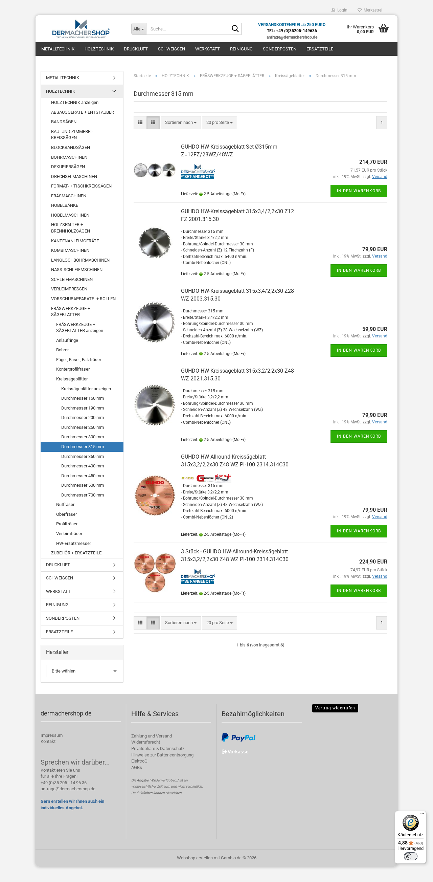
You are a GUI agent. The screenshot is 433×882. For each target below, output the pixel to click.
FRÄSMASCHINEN (68, 195)
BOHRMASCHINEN (69, 157)
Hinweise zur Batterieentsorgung (162, 754)
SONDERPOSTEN (279, 48)
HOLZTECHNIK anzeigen (74, 102)
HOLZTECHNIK (99, 48)
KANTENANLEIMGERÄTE (75, 240)
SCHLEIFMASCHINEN (72, 279)
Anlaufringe (67, 340)
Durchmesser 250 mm (82, 427)
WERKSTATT (207, 48)
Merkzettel (372, 10)
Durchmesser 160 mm (82, 398)
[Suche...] (235, 29)
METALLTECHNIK (57, 48)
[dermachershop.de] (81, 28)
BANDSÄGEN (63, 121)
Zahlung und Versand (151, 735)
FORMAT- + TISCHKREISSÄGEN (81, 186)
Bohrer (62, 349)
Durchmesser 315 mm (82, 446)
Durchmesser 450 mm (82, 475)
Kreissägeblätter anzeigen (86, 388)
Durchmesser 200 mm (82, 417)
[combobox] (181, 122)
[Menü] (422, 815)
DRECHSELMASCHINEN (74, 176)
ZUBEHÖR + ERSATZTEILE (76, 552)
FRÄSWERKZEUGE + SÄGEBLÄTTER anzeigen (79, 327)
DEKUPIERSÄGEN (68, 166)
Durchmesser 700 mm (82, 495)
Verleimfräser (69, 533)
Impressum (52, 735)
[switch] (410, 856)
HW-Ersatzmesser (73, 543)
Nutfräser (65, 504)
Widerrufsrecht (145, 742)
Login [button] (341, 10)
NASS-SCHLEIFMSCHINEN (76, 269)
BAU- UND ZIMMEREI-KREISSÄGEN (72, 134)
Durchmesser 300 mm (82, 436)
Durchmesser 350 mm (82, 456)
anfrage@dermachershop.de (68, 788)
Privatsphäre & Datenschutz (157, 748)
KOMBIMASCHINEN (70, 250)
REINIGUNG (241, 48)
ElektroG (139, 761)
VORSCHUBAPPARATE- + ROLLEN (83, 298)
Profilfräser (66, 523)
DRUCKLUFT (136, 48)
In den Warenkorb (359, 191)
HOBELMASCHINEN (70, 215)
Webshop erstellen (195, 857)
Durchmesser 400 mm (82, 465)
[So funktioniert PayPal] (238, 737)
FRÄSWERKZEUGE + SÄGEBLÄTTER (70, 311)
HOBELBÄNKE (64, 205)
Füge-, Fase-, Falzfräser (78, 359)
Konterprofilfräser (73, 369)
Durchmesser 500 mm (82, 485)
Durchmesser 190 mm (82, 408)
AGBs (136, 767)
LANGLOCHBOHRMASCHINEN (80, 260)
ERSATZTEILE (319, 48)
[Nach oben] (414, 872)
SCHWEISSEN (171, 48)
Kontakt (48, 741)
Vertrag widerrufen (335, 708)
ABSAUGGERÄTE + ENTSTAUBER (82, 112)
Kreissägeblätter (72, 378)
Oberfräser (66, 514)
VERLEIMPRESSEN (69, 288)
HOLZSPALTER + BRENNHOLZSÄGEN (70, 228)
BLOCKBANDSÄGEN (70, 147)
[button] (140, 122)
